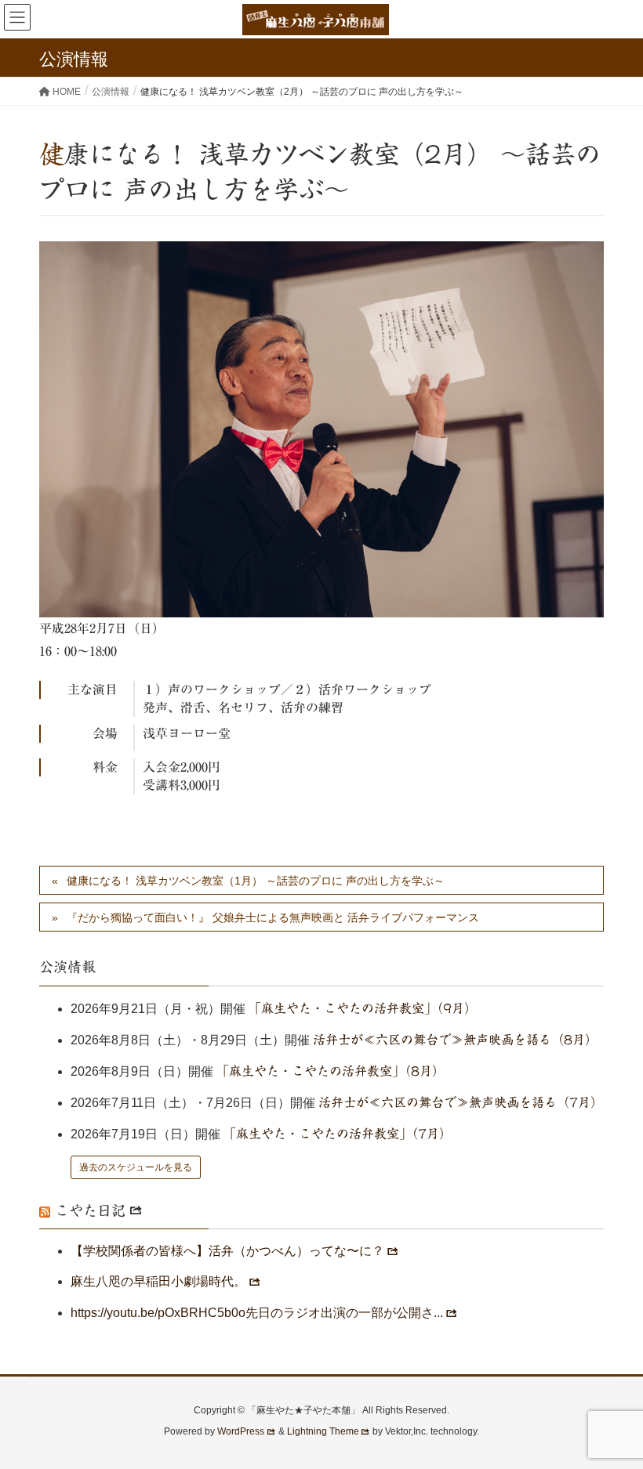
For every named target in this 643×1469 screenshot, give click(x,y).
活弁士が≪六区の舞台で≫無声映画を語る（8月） (455, 1039)
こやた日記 (90, 1210)
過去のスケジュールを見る (135, 1167)
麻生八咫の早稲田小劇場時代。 (158, 1281)
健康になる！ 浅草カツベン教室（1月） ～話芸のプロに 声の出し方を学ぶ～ (256, 880)
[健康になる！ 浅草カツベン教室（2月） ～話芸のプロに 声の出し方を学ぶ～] (321, 429)
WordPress (240, 1431)
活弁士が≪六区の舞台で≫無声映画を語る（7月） (460, 1102)
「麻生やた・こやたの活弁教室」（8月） (330, 1071)
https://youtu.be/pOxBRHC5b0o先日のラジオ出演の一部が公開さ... (257, 1312)
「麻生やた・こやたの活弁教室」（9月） (363, 1008)
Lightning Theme (323, 1431)
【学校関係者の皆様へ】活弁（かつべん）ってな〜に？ (227, 1250)
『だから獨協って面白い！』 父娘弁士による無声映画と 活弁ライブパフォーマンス (273, 917)
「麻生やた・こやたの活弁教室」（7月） (337, 1133)
